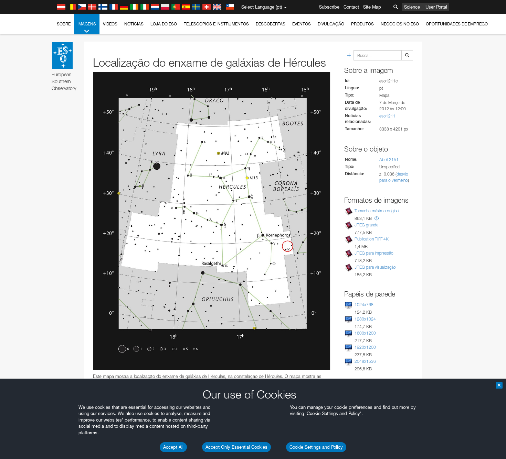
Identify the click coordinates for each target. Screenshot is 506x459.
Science (412, 7)
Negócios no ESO (400, 23)
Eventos (301, 23)
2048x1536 (365, 361)
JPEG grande (366, 224)
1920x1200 (365, 347)
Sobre (64, 23)
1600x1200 (365, 333)
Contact (351, 7)
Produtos (362, 23)
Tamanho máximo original (377, 210)
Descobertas (270, 23)
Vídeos (110, 23)
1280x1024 (365, 319)
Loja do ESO (163, 23)
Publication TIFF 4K (372, 239)
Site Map (372, 7)
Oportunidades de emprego (457, 23)
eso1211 (387, 116)
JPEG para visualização (375, 267)
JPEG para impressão (374, 253)
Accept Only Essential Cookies (236, 447)
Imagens (86, 23)
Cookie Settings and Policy (316, 447)
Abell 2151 (389, 159)
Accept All (173, 447)
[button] (377, 218)
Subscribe (329, 7)
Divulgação (331, 23)
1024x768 (364, 304)
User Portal (436, 7)
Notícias (134, 23)
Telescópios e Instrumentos (216, 23)
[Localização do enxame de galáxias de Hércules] (211, 221)
